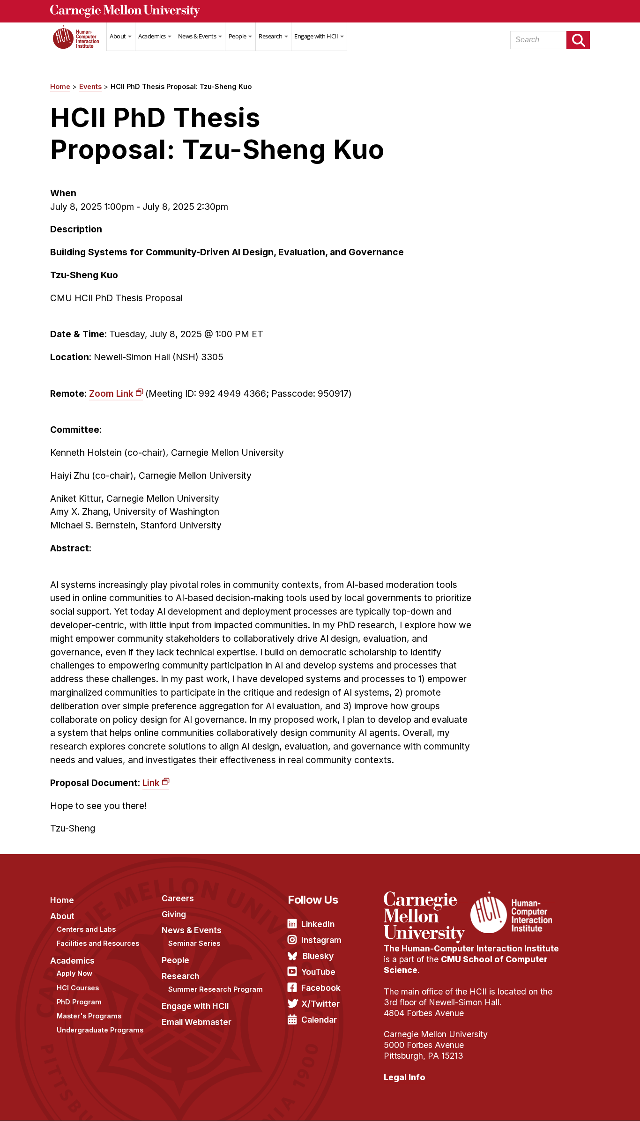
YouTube (318, 972)
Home (78, 42)
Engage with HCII (316, 36)
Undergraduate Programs (100, 1030)
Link (151, 782)
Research (271, 36)
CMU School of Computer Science (466, 964)
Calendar (319, 1019)
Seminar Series (194, 943)
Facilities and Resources (98, 943)
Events (90, 86)
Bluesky (318, 956)
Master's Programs (89, 1016)
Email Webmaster (196, 1022)
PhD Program (79, 1002)
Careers (178, 898)
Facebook (321, 988)
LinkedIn (318, 924)
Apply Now (74, 973)
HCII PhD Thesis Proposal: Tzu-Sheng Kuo (181, 86)
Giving (174, 914)
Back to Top (593, 1102)
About (118, 36)
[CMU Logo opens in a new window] (320, 11)
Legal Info (404, 1077)
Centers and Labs (86, 929)
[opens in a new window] (426, 897)
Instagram (321, 940)
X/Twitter (320, 1004)
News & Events (197, 36)
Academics (152, 36)
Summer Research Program (215, 989)
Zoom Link (111, 393)
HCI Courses (78, 988)
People (238, 36)
